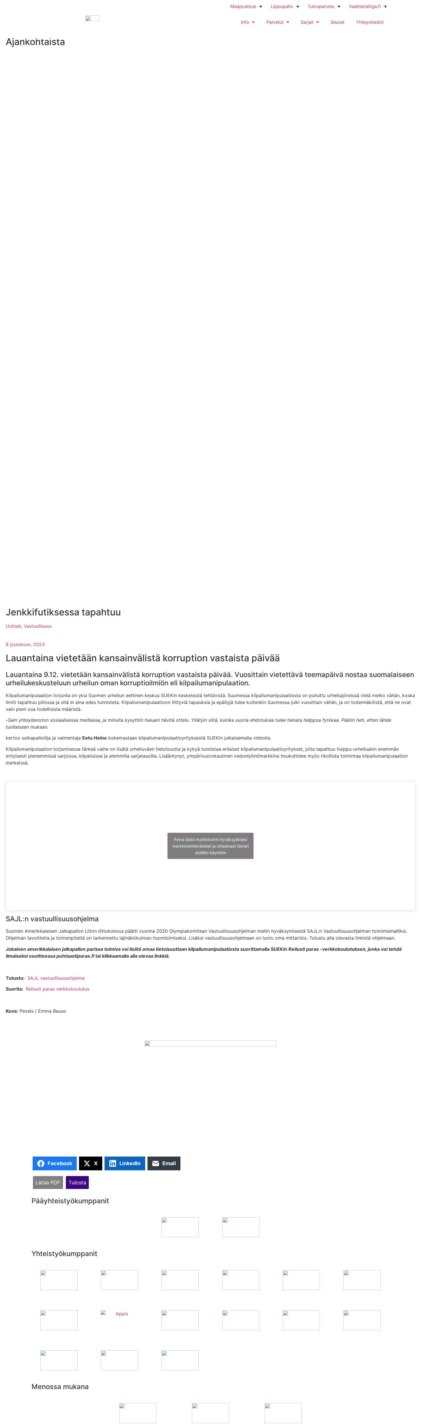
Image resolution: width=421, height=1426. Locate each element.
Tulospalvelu (321, 6)
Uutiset (13, 626)
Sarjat (307, 22)
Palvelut (275, 22)
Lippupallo (282, 6)
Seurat (337, 22)
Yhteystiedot (370, 22)
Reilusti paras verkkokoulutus (57, 989)
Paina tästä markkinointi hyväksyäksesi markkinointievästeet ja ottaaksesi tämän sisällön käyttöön (210, 846)
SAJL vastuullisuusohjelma (55, 978)
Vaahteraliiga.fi (365, 6)
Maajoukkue (243, 6)
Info (245, 22)
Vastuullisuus (38, 626)
